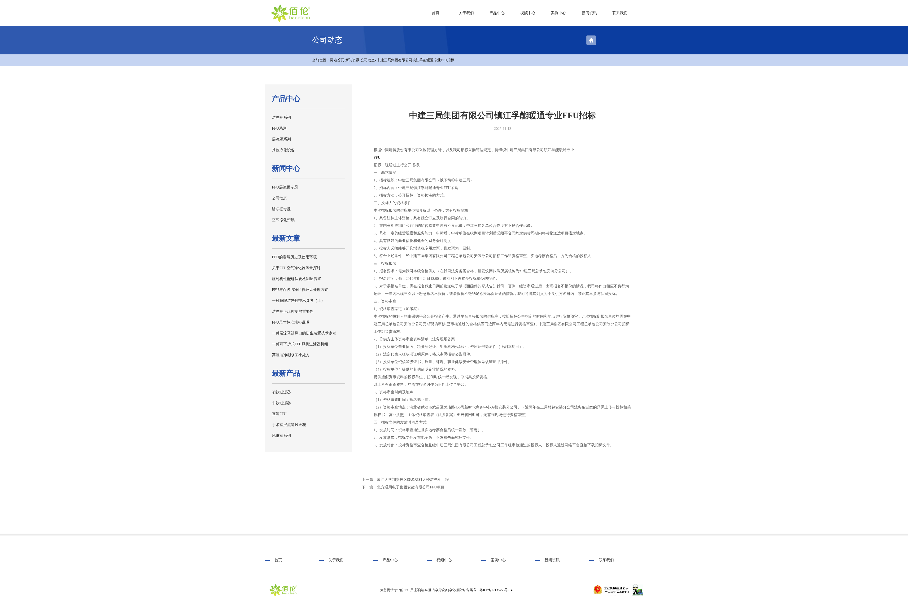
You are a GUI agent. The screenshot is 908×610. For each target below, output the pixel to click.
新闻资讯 (589, 13)
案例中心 (558, 13)
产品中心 (497, 13)
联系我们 (620, 13)
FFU (377, 157)
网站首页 (337, 60)
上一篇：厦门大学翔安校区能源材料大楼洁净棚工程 (405, 480)
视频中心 (527, 13)
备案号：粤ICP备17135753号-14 (489, 590)
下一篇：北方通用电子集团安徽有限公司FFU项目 (403, 487)
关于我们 (466, 13)
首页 (435, 13)
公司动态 (368, 60)
